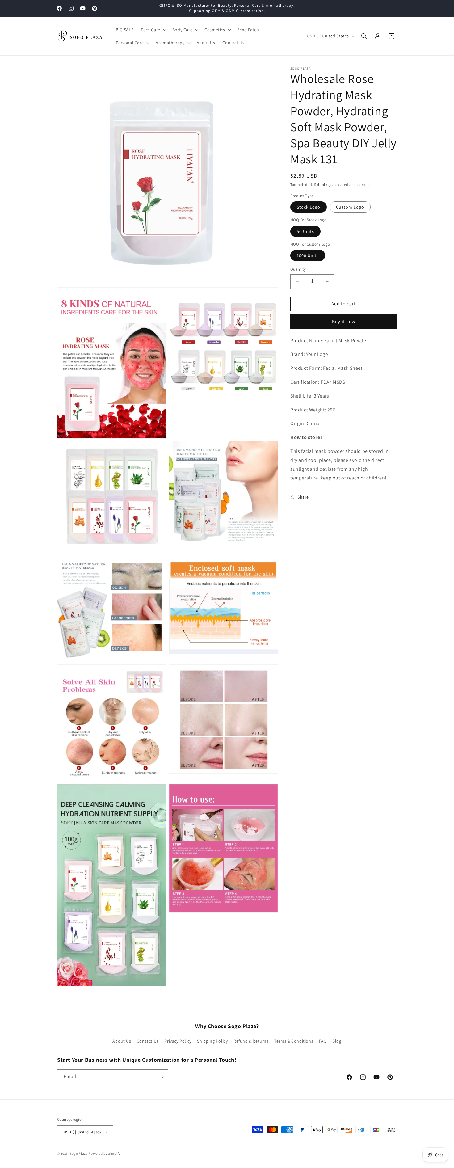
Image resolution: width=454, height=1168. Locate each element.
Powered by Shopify (104, 1154)
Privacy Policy (177, 1041)
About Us (121, 1041)
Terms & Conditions (293, 1041)
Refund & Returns (251, 1041)
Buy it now (343, 321)
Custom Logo (350, 207)
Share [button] (303, 497)
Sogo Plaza (79, 1154)
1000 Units (308, 255)
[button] (152, 29)
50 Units (305, 231)
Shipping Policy (212, 1041)
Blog (336, 1041)
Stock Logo (308, 207)
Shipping (322, 184)
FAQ (323, 1041)
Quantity (298, 269)
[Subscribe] (161, 1076)
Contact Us (148, 1041)
